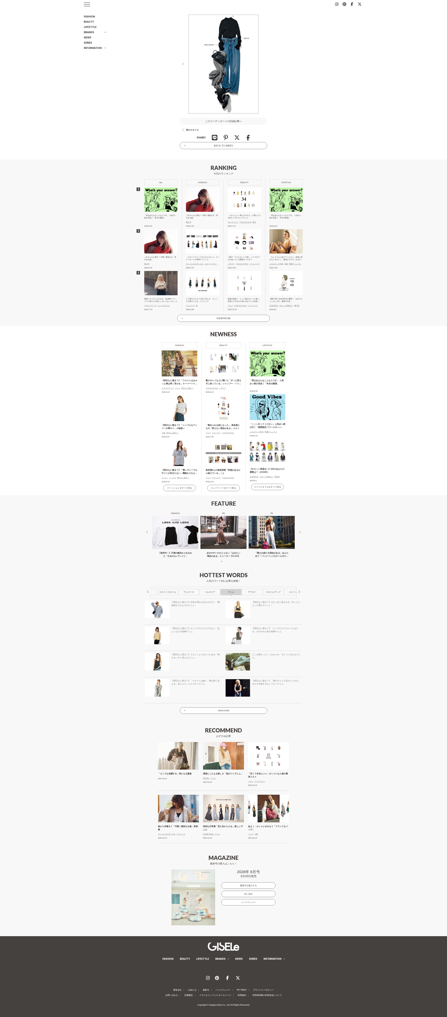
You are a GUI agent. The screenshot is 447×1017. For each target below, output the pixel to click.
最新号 (206, 990)
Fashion (179, 345)
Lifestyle (267, 345)
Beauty (223, 345)
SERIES (88, 42)
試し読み (248, 894)
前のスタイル (192, 130)
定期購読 (188, 995)
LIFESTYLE (90, 26)
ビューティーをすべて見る (223, 488)
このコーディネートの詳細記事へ (223, 121)
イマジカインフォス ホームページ (215, 995)
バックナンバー (248, 902)
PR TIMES (242, 990)
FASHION (89, 16)
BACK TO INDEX (223, 145)
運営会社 (177, 990)
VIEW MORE (224, 318)
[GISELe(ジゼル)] (223, 946)
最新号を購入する (248, 885)
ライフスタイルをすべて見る (267, 487)
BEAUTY (89, 21)
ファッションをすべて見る (179, 488)
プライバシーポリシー (263, 990)
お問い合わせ (171, 995)
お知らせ (192, 990)
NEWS (87, 37)
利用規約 (242, 995)
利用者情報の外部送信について (267, 995)
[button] (221, 561)
